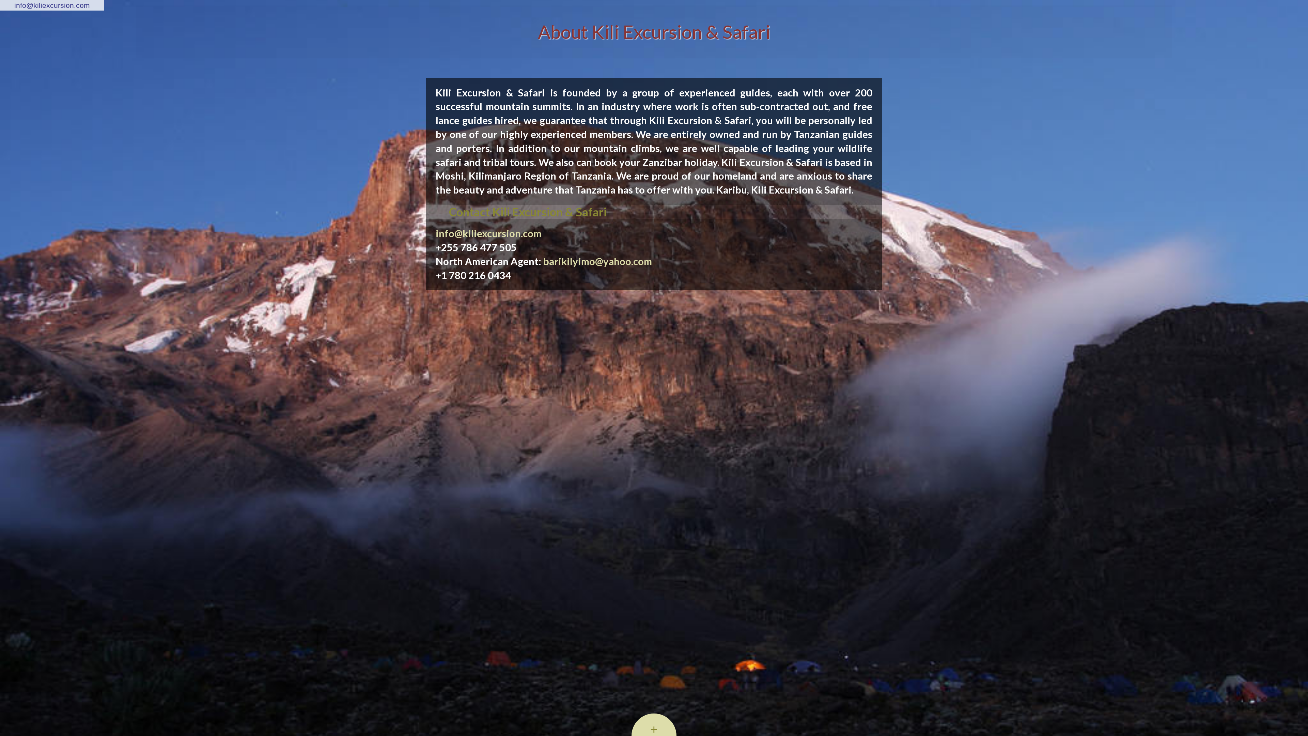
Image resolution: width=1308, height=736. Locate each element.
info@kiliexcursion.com (52, 5)
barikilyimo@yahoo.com (597, 261)
